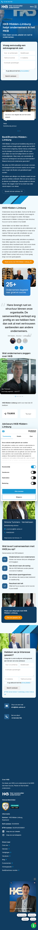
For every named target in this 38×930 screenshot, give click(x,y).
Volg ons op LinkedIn (13, 831)
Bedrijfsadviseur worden (9, 870)
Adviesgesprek (7, 867)
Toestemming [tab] (7, 436)
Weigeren (19, 497)
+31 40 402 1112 (16, 718)
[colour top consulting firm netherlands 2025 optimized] (5, 806)
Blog (3, 859)
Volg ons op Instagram (13, 835)
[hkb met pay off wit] (12, 6)
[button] (33, 6)
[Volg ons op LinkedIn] (4, 831)
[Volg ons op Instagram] (4, 835)
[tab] (13, 341)
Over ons (5, 845)
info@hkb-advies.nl (18, 707)
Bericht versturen (10, 76)
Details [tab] (19, 436)
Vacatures (5, 856)
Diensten (5, 849)
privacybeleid (24, 71)
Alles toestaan (19, 491)
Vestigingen (5, 852)
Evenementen (6, 863)
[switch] (33, 472)
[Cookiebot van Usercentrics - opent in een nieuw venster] (28, 431)
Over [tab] (31, 436)
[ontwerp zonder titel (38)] (15, 806)
